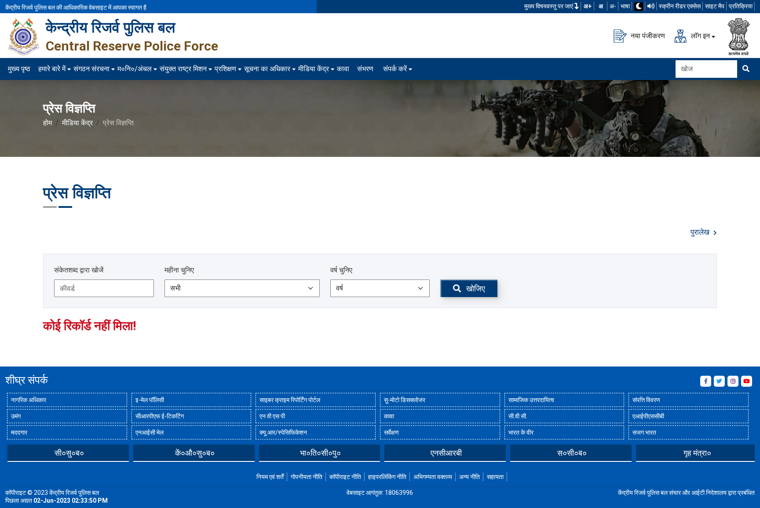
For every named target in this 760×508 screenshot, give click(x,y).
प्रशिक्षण (225, 69)
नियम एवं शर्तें (270, 476)
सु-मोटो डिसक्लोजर (404, 399)
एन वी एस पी (272, 416)
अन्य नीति (469, 476)
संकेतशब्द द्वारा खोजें (78, 270)
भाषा (625, 6)
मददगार (19, 432)
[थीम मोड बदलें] (638, 6)
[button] (11, 452)
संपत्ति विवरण (646, 399)
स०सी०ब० (572, 452)
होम (47, 123)
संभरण (365, 69)
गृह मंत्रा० (697, 452)
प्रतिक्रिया (741, 6)
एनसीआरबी (446, 452)
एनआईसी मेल (149, 432)
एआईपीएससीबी (648, 416)
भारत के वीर (520, 432)
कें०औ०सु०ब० (195, 452)
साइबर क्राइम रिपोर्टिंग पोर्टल (289, 399)
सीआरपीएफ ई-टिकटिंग (159, 416)
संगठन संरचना (91, 69)
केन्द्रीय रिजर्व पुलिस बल (110, 27)
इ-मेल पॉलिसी (149, 399)
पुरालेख (701, 232)
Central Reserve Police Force (132, 46)
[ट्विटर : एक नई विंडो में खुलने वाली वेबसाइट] (719, 381)
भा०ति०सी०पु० (320, 452)
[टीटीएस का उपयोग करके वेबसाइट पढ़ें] (650, 6)
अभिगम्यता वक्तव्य (432, 476)
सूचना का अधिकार (267, 69)
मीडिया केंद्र (313, 69)
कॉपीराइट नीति (345, 476)
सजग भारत (644, 432)
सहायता (495, 476)
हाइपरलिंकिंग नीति (387, 476)
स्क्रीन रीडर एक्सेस (680, 6)
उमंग (16, 416)
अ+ (588, 6)
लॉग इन (699, 35)
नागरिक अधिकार (28, 399)
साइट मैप (714, 6)
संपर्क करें (395, 69)
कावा (343, 69)
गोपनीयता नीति (306, 476)
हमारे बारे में (52, 69)
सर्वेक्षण (391, 432)
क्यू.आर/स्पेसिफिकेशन (283, 432)
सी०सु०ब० (69, 452)
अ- (613, 6)
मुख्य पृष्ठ (19, 69)
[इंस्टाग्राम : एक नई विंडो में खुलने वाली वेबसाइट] (732, 381)
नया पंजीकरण (647, 35)
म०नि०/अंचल (134, 69)
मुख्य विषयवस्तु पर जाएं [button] (549, 6)
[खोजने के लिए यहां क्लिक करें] (746, 69)
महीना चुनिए (179, 270)
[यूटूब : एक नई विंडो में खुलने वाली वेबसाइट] (746, 381)
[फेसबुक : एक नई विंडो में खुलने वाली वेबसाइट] (705, 381)
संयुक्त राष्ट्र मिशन (183, 69)
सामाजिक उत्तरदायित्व (531, 399)
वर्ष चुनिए (341, 270)
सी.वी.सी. (517, 416)
